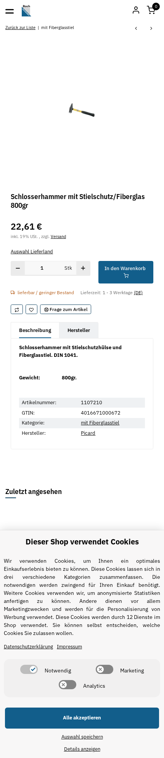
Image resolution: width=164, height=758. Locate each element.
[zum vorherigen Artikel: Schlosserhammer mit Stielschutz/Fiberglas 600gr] (136, 28)
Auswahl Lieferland (32, 251)
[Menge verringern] (18, 268)
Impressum (69, 646)
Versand (58, 236)
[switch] (29, 669)
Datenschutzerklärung (28, 646)
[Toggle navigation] (9, 10)
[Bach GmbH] (27, 10)
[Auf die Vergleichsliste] (17, 309)
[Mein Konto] (135, 10)
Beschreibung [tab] (35, 330)
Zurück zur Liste (20, 27)
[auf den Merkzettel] (32, 309)
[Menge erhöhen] (83, 268)
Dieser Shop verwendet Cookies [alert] (82, 541)
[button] (151, 10)
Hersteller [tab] (79, 330)
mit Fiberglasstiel (100, 422)
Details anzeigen (82, 749)
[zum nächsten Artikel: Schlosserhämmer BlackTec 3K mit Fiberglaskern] (151, 28)
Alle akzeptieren (82, 717)
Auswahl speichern (82, 737)
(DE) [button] (138, 292)
